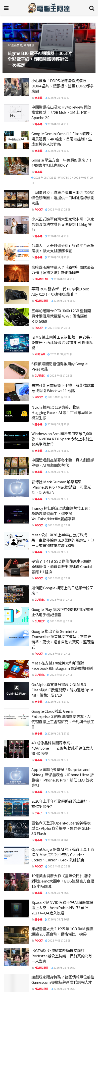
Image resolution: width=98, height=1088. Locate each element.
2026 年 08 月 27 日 (58, 472)
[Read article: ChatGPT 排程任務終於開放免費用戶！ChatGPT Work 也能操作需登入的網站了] (16, 1031)
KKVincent (41, 279)
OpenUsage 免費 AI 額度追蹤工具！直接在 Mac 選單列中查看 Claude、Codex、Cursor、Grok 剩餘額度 (62, 854)
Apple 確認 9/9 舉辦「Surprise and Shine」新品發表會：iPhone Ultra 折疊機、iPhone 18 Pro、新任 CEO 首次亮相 (62, 777)
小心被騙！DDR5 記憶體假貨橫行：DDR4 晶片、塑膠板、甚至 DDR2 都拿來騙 (62, 86)
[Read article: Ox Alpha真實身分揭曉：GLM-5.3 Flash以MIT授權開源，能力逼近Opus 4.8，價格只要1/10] (16, 691)
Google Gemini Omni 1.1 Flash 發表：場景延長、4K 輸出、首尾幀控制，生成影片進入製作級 (62, 139)
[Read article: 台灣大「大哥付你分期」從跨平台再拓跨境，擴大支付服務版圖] (16, 252)
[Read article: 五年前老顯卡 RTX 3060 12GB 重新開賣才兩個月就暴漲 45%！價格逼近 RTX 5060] (16, 317)
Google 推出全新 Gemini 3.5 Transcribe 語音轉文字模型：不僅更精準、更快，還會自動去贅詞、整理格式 (62, 639)
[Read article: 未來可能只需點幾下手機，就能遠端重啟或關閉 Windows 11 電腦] (16, 392)
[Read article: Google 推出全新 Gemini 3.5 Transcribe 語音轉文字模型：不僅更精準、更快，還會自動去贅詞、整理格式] (16, 638)
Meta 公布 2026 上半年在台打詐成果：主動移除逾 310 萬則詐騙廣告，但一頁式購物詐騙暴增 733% (62, 540)
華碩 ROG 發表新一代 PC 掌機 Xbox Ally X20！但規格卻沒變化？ (60, 291)
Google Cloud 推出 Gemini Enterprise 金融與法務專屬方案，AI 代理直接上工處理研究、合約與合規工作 (62, 719)
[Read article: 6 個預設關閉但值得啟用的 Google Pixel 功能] (16, 370)
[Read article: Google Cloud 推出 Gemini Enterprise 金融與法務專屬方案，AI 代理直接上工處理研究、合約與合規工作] (16, 717)
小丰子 (38, 813)
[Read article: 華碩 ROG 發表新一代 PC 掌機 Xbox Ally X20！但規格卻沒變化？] (16, 295)
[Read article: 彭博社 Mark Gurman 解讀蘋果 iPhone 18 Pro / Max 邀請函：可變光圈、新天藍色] (16, 488)
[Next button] (86, 47)
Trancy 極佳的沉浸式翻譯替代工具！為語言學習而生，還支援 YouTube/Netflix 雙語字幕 (61, 513)
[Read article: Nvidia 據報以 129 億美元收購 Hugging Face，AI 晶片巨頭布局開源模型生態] (16, 413)
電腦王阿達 (41, 1016)
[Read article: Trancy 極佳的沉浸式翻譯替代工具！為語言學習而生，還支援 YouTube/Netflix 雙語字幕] (16, 514)
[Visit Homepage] (48, 8)
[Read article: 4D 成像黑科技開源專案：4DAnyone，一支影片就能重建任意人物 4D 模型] (16, 749)
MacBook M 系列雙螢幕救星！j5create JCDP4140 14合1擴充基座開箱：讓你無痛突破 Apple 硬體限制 (38, 56)
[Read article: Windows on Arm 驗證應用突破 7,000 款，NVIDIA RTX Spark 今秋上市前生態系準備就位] (16, 440)
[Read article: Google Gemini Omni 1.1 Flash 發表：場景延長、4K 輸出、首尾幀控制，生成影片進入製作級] (16, 140)
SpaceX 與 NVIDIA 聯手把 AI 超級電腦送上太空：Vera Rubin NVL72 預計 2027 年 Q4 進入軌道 (62, 907)
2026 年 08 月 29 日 (58, 97)
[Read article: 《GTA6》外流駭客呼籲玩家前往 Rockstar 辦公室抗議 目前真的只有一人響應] (16, 957)
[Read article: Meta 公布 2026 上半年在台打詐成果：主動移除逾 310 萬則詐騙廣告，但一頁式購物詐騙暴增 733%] (16, 541)
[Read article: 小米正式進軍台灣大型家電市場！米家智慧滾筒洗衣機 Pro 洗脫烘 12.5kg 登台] (16, 225)
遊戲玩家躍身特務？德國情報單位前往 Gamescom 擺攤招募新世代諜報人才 (62, 979)
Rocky (39, 209)
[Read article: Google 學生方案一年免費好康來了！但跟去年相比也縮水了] (16, 166)
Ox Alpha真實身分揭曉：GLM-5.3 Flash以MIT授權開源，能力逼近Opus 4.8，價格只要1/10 (62, 690)
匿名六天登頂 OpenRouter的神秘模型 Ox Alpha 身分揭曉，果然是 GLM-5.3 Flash (61, 828)
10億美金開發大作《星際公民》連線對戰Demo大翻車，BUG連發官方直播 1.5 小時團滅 (62, 881)
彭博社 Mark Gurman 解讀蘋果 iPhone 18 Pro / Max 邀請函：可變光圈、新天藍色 (61, 487)
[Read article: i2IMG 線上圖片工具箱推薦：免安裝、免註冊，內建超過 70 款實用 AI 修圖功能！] (16, 343)
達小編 (38, 97)
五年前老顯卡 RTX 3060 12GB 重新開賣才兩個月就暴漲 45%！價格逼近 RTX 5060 (61, 316)
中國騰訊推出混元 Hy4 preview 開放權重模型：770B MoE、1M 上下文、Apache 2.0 (61, 112)
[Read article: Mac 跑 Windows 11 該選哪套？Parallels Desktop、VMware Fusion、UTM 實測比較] (16, 1005)
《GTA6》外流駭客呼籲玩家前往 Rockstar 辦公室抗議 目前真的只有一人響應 (61, 956)
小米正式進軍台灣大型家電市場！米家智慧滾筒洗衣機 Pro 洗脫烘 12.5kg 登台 (62, 224)
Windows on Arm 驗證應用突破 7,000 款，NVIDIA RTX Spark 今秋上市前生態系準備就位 (62, 439)
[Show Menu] (6, 7)
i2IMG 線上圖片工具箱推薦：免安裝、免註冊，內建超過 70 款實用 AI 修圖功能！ (62, 342)
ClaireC (40, 375)
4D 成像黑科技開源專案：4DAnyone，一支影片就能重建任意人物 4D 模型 (62, 748)
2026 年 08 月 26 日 (58, 840)
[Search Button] (91, 7)
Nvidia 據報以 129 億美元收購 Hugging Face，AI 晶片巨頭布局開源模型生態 (61, 412)
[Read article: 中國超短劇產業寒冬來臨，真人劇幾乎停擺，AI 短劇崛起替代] (16, 466)
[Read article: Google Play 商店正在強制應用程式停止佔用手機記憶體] (16, 616)
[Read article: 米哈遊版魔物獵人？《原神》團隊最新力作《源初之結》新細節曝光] (16, 274)
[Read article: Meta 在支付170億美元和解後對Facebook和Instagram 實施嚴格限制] (16, 669)
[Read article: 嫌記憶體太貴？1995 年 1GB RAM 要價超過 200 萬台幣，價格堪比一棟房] (16, 935)
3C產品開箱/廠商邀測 (21, 39)
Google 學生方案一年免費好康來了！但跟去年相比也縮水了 (61, 162)
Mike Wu (40, 354)
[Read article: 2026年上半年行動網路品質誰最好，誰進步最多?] (16, 807)
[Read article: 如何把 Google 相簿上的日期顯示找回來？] (16, 594)
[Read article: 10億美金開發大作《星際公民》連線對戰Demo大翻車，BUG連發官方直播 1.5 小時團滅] (16, 882)
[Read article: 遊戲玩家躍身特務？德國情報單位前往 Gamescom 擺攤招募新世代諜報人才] (16, 983)
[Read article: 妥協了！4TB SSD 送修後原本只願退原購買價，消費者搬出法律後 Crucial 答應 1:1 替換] (16, 567)
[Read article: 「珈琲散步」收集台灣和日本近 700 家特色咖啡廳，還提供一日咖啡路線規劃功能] (16, 199)
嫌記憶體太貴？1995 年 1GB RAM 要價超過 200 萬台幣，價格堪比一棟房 (62, 931)
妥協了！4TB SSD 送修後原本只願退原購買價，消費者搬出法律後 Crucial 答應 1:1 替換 (61, 566)
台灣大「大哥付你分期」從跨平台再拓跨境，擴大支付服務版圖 (62, 248)
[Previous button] (12, 47)
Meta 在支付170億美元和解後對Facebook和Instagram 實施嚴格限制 (62, 665)
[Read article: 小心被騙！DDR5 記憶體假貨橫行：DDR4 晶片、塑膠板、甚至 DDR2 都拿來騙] (16, 87)
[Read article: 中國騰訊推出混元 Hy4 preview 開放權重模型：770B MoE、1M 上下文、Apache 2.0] (16, 113)
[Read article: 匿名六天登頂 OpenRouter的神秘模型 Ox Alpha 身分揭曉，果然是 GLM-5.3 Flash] (16, 829)
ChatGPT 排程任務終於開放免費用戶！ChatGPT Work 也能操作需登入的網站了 (62, 1030)
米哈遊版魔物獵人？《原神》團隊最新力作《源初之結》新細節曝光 (62, 270)
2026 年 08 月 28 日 (58, 209)
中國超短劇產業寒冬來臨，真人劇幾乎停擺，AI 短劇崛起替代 (62, 462)
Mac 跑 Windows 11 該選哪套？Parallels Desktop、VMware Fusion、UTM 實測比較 (56, 1004)
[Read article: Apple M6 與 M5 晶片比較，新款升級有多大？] (16, 1058)
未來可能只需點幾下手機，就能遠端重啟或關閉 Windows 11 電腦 (62, 388)
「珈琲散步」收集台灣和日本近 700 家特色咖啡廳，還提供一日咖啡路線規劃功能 (62, 197)
